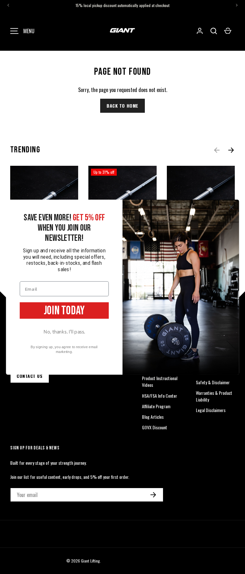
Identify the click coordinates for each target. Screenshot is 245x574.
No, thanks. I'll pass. (64, 331)
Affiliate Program (156, 406)
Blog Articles (153, 416)
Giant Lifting (90, 561)
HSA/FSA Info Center (159, 395)
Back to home (122, 105)
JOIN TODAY (64, 310)
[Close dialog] (231, 207)
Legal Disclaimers (211, 410)
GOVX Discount (154, 427)
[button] (214, 31)
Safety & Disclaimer (213, 382)
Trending (25, 150)
